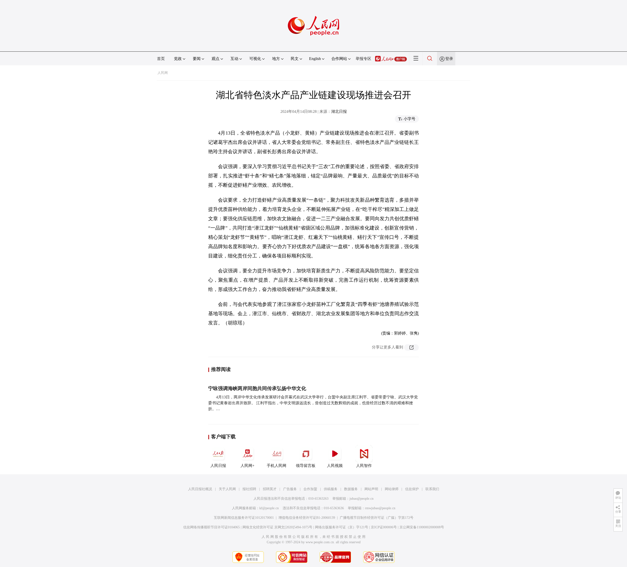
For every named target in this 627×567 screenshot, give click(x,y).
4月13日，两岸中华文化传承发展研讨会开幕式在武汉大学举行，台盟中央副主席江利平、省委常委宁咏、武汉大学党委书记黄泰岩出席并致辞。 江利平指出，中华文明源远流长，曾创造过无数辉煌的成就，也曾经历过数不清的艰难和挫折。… (313, 403)
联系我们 (432, 489)
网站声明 (371, 489)
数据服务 (351, 489)
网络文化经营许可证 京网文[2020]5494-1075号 (277, 527)
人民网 (162, 73)
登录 (449, 59)
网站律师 (391, 489)
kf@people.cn (269, 508)
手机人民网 (276, 465)
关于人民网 (227, 489)
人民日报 (218, 465)
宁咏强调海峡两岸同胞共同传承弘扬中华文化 (257, 388)
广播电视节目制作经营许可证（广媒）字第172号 (376, 518)
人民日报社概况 (200, 489)
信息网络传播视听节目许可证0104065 (211, 527)
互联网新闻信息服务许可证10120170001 (244, 518)
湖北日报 (339, 111)
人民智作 (364, 465)
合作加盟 (310, 489)
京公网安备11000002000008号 (421, 527)
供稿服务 (331, 489)
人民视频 (335, 465)
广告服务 (290, 489)
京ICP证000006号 (384, 527)
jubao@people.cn (362, 498)
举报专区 (363, 59)
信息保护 (412, 489)
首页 (161, 59)
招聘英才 (270, 489)
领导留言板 (305, 465)
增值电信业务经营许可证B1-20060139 (306, 518)
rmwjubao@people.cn (380, 508)
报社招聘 (249, 489)
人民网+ (247, 465)
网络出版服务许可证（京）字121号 (341, 527)
